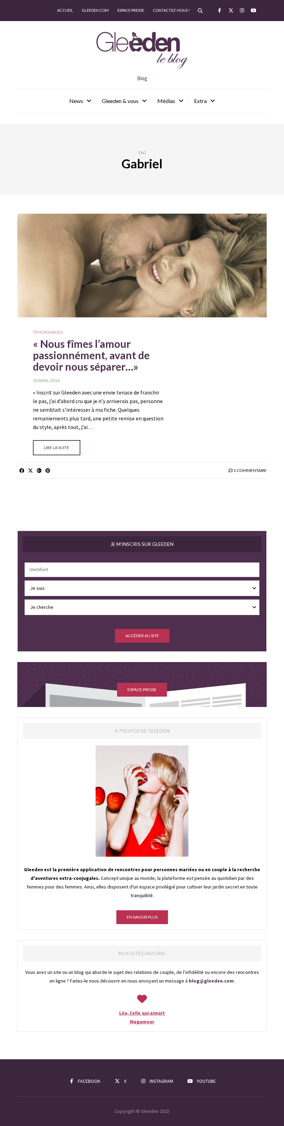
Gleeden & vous (120, 100)
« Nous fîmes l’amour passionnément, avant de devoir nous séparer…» (91, 355)
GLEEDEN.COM (95, 10)
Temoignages (48, 332)
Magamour (142, 1021)
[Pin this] (47, 470)
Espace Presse (130, 10)
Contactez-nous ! (171, 10)
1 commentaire (250, 470)
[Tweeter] (30, 470)
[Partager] (21, 470)
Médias (166, 100)
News (76, 100)
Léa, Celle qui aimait (142, 1013)
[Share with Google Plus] (39, 470)
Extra (200, 100)
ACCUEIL (65, 10)
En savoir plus (142, 917)
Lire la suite (56, 447)
